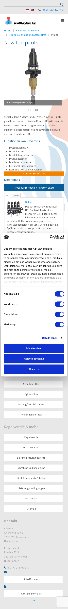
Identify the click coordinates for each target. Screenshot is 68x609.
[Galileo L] (15, 208)
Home (7, 30)
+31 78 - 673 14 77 (51, 10)
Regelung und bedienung (31, 467)
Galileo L (30, 202)
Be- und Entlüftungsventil (31, 457)
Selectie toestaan (34, 358)
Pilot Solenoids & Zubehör (31, 478)
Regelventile (31, 437)
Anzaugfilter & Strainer (31, 404)
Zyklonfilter (31, 394)
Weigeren (34, 369)
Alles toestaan (34, 348)
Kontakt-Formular (31, 593)
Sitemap (31, 508)
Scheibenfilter (31, 384)
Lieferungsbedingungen (31, 488)
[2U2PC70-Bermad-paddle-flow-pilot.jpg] (33, 76)
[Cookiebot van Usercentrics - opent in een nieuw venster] (49, 237)
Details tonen (49, 338)
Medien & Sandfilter (31, 414)
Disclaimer (31, 498)
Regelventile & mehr (27, 30)
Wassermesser (31, 447)
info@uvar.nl (31, 579)
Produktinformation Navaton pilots (34, 187)
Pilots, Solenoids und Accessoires (27, 34)
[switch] (59, 304)
